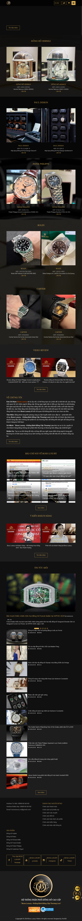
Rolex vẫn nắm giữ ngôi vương (37, 695)
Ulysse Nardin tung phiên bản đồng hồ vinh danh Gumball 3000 (48, 775)
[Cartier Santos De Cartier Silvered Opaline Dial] (23, 312)
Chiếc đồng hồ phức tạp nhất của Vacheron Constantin (45, 711)
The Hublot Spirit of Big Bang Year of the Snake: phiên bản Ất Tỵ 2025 (50, 727)
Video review (41, 350)
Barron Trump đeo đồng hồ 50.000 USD (23, 616)
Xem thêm (41, 508)
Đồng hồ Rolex (11, 837)
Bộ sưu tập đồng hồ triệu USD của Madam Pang (43, 646)
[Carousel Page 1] (34, 628)
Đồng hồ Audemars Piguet (15, 849)
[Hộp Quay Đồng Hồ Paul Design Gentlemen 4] (23, 125)
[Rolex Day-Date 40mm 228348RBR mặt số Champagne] (59, 248)
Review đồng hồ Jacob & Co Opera (58, 380)
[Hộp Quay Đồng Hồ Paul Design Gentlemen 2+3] (59, 125)
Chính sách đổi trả (48, 816)
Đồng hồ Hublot (11, 833)
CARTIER (41, 288)
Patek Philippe (41, 164)
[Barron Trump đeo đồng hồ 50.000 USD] (41, 593)
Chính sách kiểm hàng (49, 822)
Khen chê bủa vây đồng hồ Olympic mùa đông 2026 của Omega (48, 663)
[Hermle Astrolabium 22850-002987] (23, 64)
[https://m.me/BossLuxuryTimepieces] (77, 897)
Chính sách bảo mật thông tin (51, 825)
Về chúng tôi (14, 397)
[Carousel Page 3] (43, 628)
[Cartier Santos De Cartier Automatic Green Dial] (59, 312)
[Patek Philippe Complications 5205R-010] (23, 187)
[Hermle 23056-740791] (59, 64)
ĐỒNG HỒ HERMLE (41, 41)
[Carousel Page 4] (45, 628)
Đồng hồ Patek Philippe (14, 846)
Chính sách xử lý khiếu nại (50, 810)
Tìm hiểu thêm (13, 28)
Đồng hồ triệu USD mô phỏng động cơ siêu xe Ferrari (45, 630)
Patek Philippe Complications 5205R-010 (23, 212)
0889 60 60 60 (23, 803)
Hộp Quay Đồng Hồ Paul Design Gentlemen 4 (23, 150)
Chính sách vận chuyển (49, 813)
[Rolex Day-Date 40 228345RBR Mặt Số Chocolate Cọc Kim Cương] (23, 248)
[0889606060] (77, 888)
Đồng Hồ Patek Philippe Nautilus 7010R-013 (58, 212)
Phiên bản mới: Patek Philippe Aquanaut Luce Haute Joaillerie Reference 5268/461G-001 (48, 744)
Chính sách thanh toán (49, 806)
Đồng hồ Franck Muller (13, 843)
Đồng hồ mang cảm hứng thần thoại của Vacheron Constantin (48, 679)
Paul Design (41, 102)
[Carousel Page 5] (47, 628)
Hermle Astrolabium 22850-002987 (23, 89)
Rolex (41, 225)
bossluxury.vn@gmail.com (21, 809)
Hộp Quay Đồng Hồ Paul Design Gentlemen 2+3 (58, 150)
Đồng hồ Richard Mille (13, 840)
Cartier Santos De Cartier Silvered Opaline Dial (23, 337)
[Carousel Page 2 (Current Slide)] (38, 628)
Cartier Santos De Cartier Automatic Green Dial (58, 337)
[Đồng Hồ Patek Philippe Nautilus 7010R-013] (59, 187)
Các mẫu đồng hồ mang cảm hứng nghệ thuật (43, 759)
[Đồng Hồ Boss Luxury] (8, 3)
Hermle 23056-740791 (59, 89)
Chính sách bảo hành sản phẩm (52, 819)
